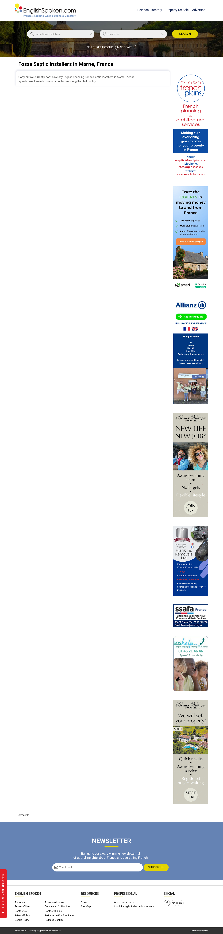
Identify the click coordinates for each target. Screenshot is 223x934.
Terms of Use (22, 906)
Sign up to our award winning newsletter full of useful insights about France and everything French (110, 855)
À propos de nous (54, 902)
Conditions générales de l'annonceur (134, 906)
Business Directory (149, 10)
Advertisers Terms (124, 902)
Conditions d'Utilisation (57, 906)
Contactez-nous (54, 911)
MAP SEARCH (125, 47)
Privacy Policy (22, 915)
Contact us (21, 911)
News (84, 902)
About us (20, 902)
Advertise (198, 10)
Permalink (23, 815)
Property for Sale (177, 10)
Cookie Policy (22, 919)
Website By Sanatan (199, 930)
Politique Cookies (54, 919)
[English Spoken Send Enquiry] (190, 615)
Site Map (86, 906)
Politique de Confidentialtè (59, 915)
